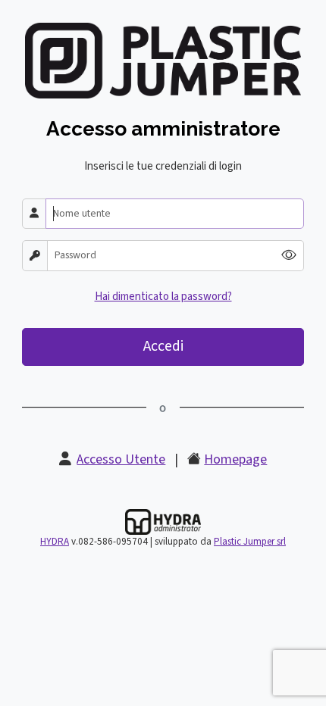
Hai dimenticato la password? (163, 297)
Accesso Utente (121, 459)
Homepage (235, 459)
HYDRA (54, 541)
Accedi (163, 346)
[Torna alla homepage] (162, 60)
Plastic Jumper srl (250, 541)
